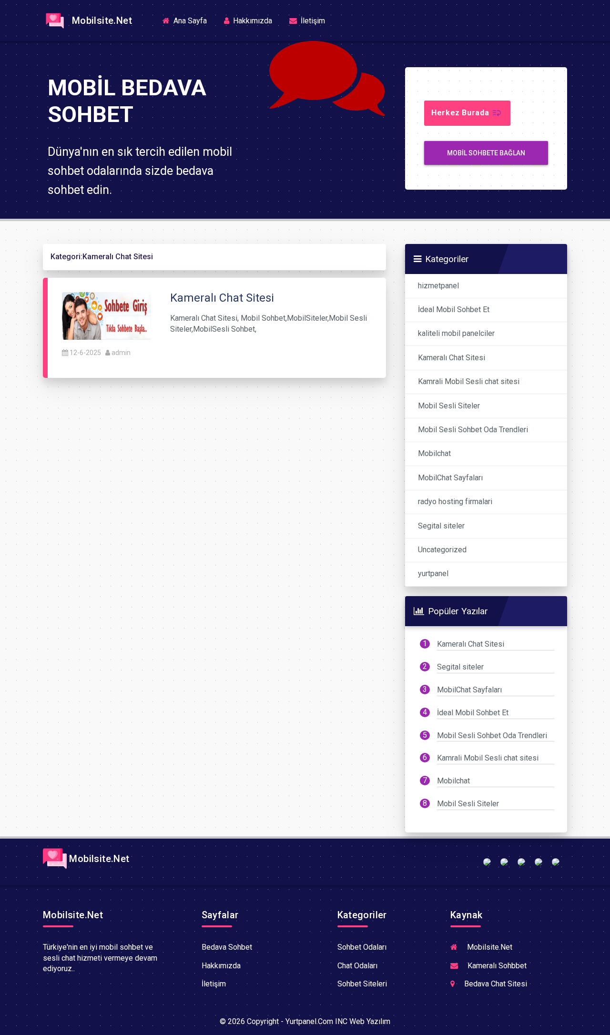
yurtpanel (433, 573)
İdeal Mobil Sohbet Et (453, 309)
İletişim (312, 20)
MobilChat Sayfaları (450, 477)
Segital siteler (441, 525)
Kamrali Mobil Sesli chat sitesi (468, 381)
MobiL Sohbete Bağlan (486, 153)
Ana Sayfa (193, 20)
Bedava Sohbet (227, 947)
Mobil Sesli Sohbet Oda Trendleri (473, 429)
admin (121, 352)
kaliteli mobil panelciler (456, 333)
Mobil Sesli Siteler (449, 405)
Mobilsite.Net (99, 20)
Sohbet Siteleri (362, 983)
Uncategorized (442, 549)
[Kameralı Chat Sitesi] (106, 315)
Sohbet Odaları (361, 947)
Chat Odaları (357, 965)
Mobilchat (434, 453)
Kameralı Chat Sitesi (451, 357)
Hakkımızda (251, 20)
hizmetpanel (438, 285)
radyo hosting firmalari (455, 501)
